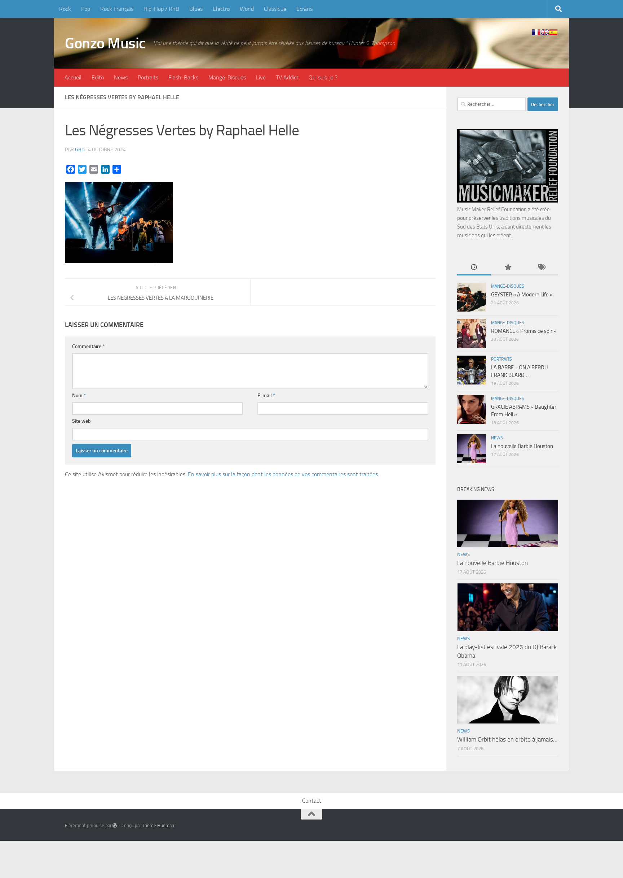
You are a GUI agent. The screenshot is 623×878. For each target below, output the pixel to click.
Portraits (148, 77)
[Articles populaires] (507, 267)
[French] (536, 32)
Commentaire (88, 346)
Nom (79, 395)
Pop (85, 8)
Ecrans (304, 8)
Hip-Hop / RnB (161, 8)
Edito (98, 77)
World (247, 8)
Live (261, 77)
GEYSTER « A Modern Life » (522, 294)
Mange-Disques (227, 77)
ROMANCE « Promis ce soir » (523, 331)
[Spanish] (553, 32)
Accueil (73, 77)
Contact (311, 800)
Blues (196, 8)
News (121, 77)
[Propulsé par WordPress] (114, 825)
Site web (81, 421)
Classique (275, 8)
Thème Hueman (158, 825)
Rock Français (116, 8)
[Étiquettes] (541, 267)
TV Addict (287, 77)
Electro (221, 8)
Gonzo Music (105, 43)
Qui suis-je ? (323, 77)
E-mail (266, 395)
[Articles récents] (474, 267)
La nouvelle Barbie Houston (522, 446)
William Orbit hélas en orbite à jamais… (507, 739)
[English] (545, 32)
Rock (65, 8)
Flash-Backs (183, 77)
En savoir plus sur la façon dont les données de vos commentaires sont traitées (283, 474)
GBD (80, 150)
